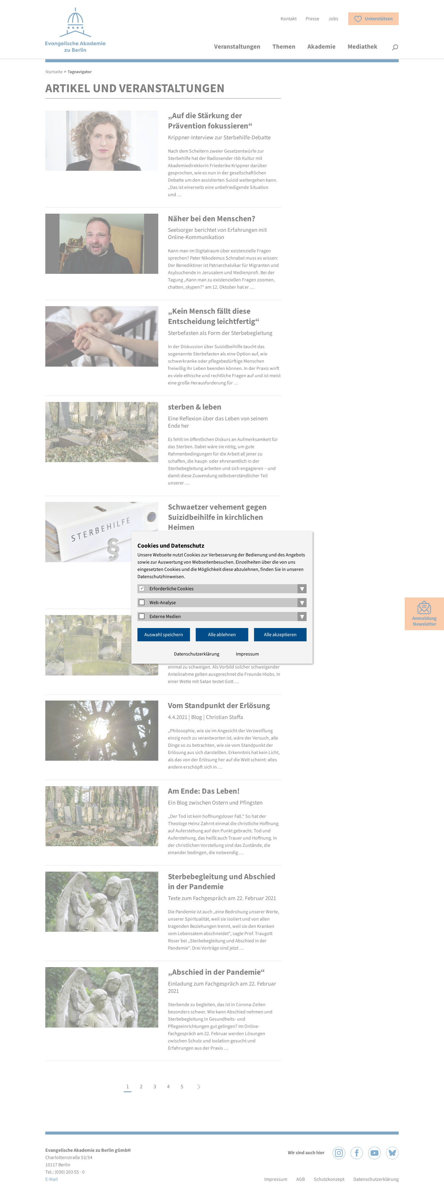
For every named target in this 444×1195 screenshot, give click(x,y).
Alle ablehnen (222, 634)
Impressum (247, 654)
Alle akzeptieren (280, 634)
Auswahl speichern (163, 634)
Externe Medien (165, 616)
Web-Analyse (163, 602)
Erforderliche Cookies (172, 588)
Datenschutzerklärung (196, 654)
